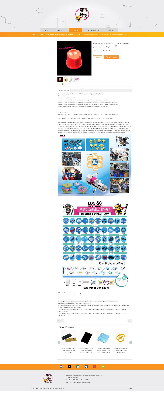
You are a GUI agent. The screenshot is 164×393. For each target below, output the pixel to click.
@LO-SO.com (74, 377)
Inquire (98, 57)
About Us (37, 388)
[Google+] (94, 366)
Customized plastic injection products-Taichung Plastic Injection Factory (69, 350)
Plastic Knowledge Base (52, 388)
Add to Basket (113, 57)
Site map (130, 388)
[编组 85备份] (48, 379)
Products (43, 388)
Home (33, 388)
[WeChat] (103, 366)
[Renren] (86, 366)
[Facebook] (61, 366)
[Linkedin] (77, 366)
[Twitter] (69, 366)
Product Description (64, 90)
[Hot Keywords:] (96, 25)
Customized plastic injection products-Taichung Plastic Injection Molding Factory (86, 350)
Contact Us (61, 388)
